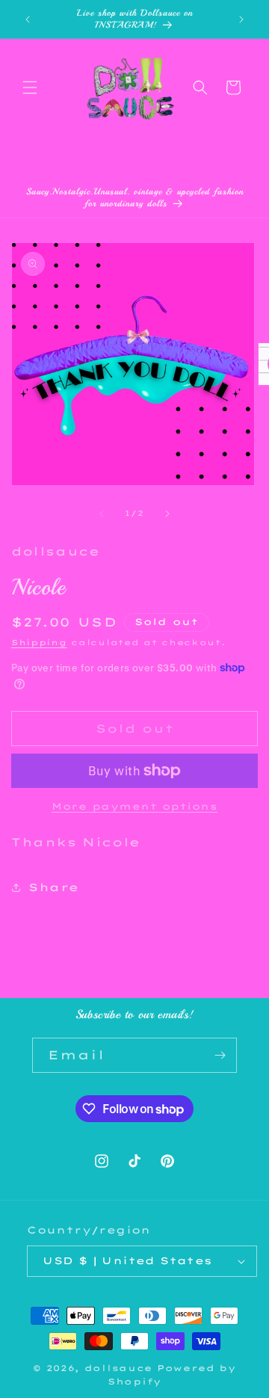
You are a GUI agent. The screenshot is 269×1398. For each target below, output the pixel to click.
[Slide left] (101, 513)
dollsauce (118, 1368)
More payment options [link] (134, 806)
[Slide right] (167, 513)
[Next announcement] (241, 19)
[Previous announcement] (27, 19)
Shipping (39, 642)
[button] (29, 87)
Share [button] (53, 887)
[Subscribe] (219, 1055)
